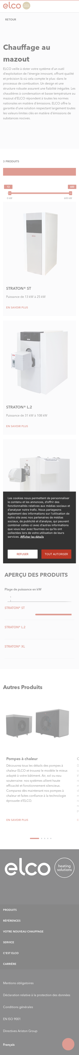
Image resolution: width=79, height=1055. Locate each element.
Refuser (22, 554)
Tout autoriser (56, 554)
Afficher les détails (32, 537)
